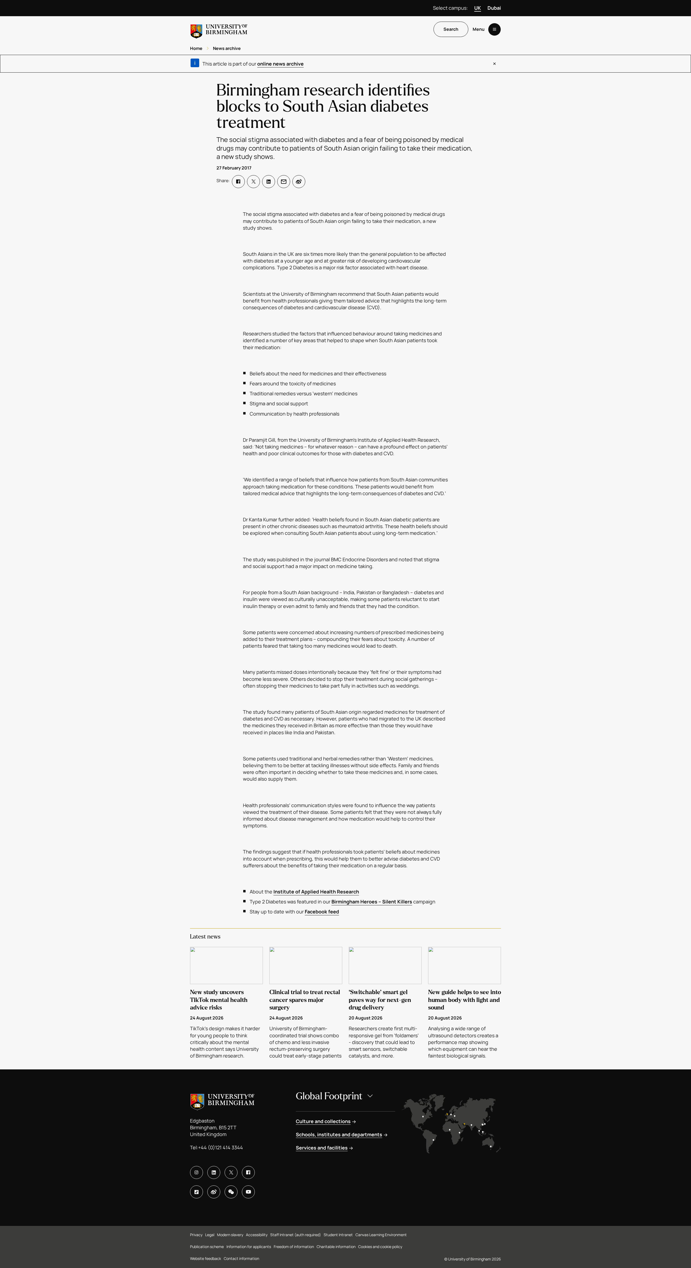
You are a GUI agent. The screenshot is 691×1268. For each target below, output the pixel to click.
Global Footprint (329, 1096)
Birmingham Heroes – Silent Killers (371, 901)
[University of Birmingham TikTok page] (196, 1191)
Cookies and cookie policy (380, 1246)
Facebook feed (322, 911)
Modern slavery (230, 1234)
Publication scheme (207, 1246)
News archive (227, 48)
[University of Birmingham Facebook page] (248, 1172)
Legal (209, 1234)
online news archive (280, 63)
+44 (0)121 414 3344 (220, 1147)
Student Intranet (338, 1234)
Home (196, 48)
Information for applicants (248, 1246)
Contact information (241, 1258)
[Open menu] (494, 29)
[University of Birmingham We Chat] (231, 1191)
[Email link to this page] (283, 181)
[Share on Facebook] (238, 181)
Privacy (196, 1234)
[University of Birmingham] (219, 29)
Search (450, 29)
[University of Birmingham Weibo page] (213, 1191)
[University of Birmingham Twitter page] (231, 1172)
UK (477, 8)
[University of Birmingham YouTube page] (248, 1191)
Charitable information (336, 1246)
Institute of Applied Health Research (316, 891)
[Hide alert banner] (494, 63)
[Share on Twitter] (253, 181)
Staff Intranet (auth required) (295, 1234)
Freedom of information (294, 1246)
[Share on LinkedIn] (268, 181)
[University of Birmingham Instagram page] (196, 1172)
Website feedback (205, 1258)
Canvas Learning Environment (381, 1234)
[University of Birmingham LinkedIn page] (213, 1172)
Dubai (494, 8)
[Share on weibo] (298, 181)
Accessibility (256, 1234)
